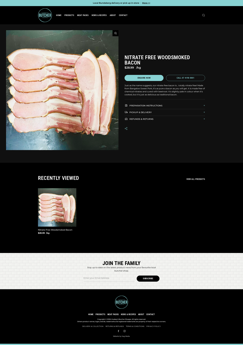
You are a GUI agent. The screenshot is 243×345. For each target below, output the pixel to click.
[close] (203, 15)
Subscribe (148, 278)
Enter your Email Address (96, 274)
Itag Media (126, 336)
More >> (146, 3)
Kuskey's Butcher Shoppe (121, 319)
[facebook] (118, 331)
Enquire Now (144, 78)
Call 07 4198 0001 (185, 78)
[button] (116, 33)
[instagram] (125, 331)
